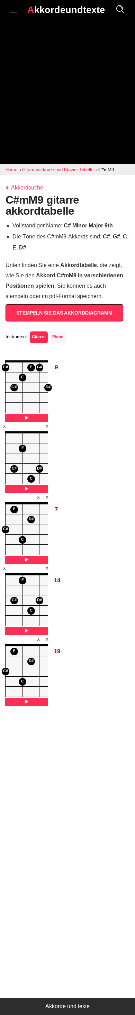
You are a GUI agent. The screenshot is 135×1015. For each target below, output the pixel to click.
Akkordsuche (26, 188)
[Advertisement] (67, 93)
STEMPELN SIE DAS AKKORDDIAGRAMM (64, 313)
